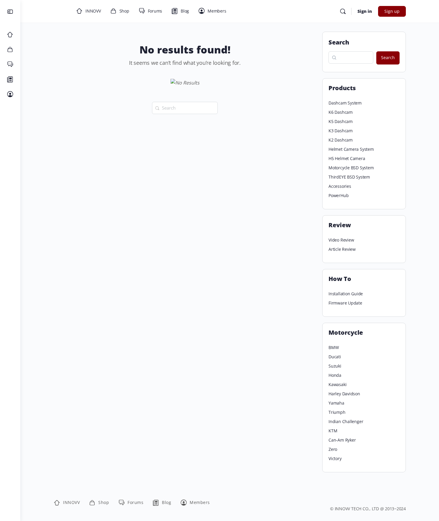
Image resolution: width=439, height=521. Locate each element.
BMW (334, 347)
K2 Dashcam (341, 140)
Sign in (364, 11)
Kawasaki (337, 384)
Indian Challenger (346, 421)
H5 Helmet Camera (347, 158)
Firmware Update (345, 303)
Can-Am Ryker (342, 440)
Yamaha (336, 403)
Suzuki (335, 366)
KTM (333, 431)
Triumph (337, 412)
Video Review (341, 240)
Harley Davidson (344, 393)
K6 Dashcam (341, 112)
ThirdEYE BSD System (349, 177)
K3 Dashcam (341, 130)
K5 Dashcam (341, 121)
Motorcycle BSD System (351, 167)
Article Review (342, 249)
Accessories (340, 186)
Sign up (392, 11)
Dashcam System (345, 103)
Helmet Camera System (351, 149)
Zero (333, 449)
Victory (335, 458)
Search (339, 42)
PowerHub (339, 195)
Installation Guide (346, 293)
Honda (335, 375)
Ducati (335, 356)
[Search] (343, 11)
